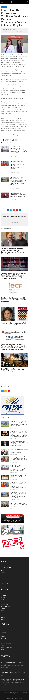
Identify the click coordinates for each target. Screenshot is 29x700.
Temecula (3, 615)
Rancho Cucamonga (5, 606)
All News (3, 636)
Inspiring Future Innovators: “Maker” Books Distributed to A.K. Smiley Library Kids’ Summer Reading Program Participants (13, 275)
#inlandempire (4, 665)
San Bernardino (19, 31)
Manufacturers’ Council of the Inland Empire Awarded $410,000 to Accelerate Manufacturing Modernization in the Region (19, 165)
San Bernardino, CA (6, 55)
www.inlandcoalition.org (7, 134)
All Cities (3, 595)
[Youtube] (9, 391)
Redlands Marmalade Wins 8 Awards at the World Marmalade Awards (18, 477)
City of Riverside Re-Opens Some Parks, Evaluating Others (12, 370)
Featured (3, 645)
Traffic (2, 651)
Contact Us (3, 572)
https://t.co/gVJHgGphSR (7, 680)
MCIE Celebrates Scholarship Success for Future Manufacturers (18, 195)
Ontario (3, 608)
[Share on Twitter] (11, 210)
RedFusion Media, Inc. (14, 692)
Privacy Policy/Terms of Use (14, 693)
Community (3, 6)
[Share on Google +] (14, 210)
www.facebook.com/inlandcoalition (10, 136)
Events (2, 641)
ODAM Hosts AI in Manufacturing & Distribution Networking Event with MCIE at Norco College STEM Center (18, 150)
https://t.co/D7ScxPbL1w (20, 672)
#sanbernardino (9, 682)
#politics (10, 665)
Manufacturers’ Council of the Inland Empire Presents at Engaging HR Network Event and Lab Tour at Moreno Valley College (18, 181)
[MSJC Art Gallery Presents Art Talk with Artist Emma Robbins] (14, 314)
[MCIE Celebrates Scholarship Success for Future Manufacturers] (5, 195)
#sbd (15, 682)
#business (10, 673)
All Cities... (3, 619)
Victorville (3, 612)
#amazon (3, 682)
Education (3, 632)
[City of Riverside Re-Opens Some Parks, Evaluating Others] (14, 360)
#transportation (20, 682)
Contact (20, 698)
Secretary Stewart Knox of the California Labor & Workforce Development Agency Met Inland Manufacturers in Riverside (12, 251)
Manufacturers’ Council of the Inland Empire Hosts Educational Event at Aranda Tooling (18, 504)
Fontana (3, 602)
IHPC (10, 31)
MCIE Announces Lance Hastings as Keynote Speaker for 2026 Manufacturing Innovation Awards (19, 443)
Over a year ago (5, 667)
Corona (2, 610)
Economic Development (6, 647)
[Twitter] (2, 391)
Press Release (6, 29)
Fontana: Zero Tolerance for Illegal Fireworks (14, 224)
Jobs (13, 31)
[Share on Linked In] (20, 210)
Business (3, 630)
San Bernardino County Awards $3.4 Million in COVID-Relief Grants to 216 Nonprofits (14, 299)
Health (6, 31)
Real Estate (4, 649)
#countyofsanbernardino (18, 665)
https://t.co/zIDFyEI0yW (17, 664)
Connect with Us (19, 697)
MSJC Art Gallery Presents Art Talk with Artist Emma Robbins (13, 324)
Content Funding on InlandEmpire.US (9, 579)
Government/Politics (6, 643)
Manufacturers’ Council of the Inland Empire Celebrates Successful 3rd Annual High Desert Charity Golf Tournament (19, 424)
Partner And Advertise (10, 697)
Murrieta (3, 617)
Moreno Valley (4, 604)
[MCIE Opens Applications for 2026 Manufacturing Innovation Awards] (5, 452)
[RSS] (5, 391)
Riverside (3, 597)
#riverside (15, 673)
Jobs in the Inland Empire (12, 698)
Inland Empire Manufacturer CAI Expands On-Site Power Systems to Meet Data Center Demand (19, 458)
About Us (3, 570)
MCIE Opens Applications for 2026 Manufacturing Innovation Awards (19, 451)
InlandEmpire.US (6, 568)
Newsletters (4, 574)
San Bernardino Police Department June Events (14, 216)
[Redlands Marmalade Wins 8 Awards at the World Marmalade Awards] (5, 477)
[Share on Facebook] (8, 210)
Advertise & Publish (5, 577)
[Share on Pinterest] (17, 210)
